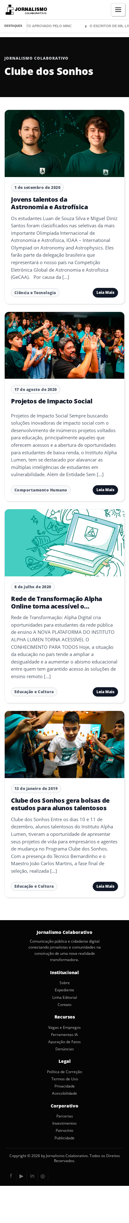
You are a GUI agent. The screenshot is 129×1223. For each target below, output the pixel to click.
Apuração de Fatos (64, 1041)
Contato (64, 1004)
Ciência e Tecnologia (35, 292)
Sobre (64, 982)
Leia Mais (105, 292)
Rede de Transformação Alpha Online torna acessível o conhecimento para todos (56, 606)
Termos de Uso (64, 1079)
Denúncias (64, 1049)
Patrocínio (64, 1130)
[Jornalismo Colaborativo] (25, 10)
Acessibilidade (64, 1093)
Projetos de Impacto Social (51, 401)
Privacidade (64, 1086)
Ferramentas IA (64, 1034)
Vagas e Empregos (64, 1027)
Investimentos (64, 1123)
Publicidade (64, 1138)
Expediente (64, 990)
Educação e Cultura (34, 691)
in (32, 1175)
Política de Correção (64, 1071)
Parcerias (64, 1116)
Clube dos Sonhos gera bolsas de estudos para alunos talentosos (60, 804)
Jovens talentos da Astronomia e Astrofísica (49, 203)
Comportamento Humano (40, 490)
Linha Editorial (64, 997)
